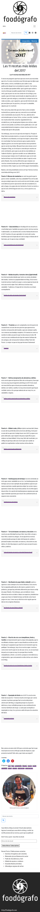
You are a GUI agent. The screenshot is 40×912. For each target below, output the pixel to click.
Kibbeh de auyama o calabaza (14, 861)
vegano (14, 768)
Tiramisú (6, 348)
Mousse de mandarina (9, 196)
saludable (4, 768)
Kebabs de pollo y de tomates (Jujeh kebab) (15, 295)
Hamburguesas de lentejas (11, 501)
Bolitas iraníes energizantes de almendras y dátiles (17, 398)
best (12, 765)
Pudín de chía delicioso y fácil (14, 859)
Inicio (4, 26)
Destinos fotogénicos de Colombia (16, 854)
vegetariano (29, 768)
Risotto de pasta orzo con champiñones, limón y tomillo (18, 665)
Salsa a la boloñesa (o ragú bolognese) (14, 244)
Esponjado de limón (9, 718)
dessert (24, 765)
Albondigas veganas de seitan (14, 866)
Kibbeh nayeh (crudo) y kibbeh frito (12, 449)
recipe (34, 765)
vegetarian (21, 768)
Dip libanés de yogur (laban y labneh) (13, 607)
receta (30, 765)
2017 (9, 765)
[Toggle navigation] (34, 26)
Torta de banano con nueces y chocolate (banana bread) (18, 552)
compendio (18, 765)
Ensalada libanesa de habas (13, 864)
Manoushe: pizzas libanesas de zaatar (16, 856)
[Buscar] (26, 33)
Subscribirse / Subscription (10, 845)
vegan (10, 768)
